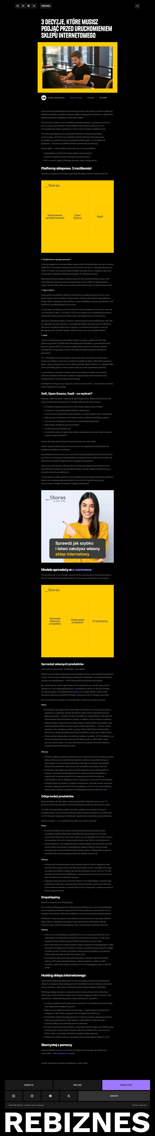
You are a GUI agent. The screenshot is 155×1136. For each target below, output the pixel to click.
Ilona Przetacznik (74, 692)
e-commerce (81, 570)
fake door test (101, 790)
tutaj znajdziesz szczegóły (63, 1053)
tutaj (103, 129)
